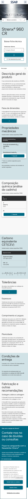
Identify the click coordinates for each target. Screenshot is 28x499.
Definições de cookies (13, 493)
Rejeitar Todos (13, 487)
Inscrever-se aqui (7, 459)
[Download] (9, 121)
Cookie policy (19, 477)
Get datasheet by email (14, 59)
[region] (13, 479)
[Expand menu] (25, 68)
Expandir (15, 156)
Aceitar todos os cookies (13, 482)
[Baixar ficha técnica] (14, 55)
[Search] (2, 2)
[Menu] (25, 2)
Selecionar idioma (9, 46)
